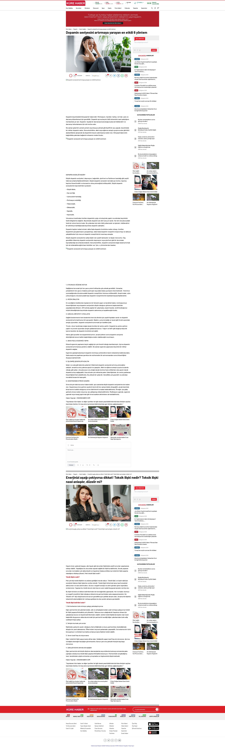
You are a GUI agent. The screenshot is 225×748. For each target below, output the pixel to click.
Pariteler (132, 715)
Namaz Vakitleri (78, 715)
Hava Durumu (101, 715)
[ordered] (87, 465)
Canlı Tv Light (70, 728)
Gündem (87, 8)
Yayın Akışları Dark (85, 726)
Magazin (75, 29)
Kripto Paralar (154, 715)
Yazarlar (135, 8)
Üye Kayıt (134, 726)
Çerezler (113, 746)
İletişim (99, 746)
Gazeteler (144, 8)
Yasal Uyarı (131, 746)
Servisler (78, 8)
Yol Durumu (142, 715)
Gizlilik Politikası (106, 746)
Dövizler (111, 726)
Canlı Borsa (98, 723)
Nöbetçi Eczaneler (85, 728)
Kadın (109, 8)
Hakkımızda (94, 746)
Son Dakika (69, 8)
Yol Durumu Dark (70, 726)
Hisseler (123, 715)
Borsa (68, 715)
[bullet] (89, 465)
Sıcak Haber (124, 733)
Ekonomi (96, 8)
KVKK (117, 746)
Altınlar (111, 723)
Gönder (71, 465)
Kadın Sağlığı (82, 29)
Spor (103, 8)
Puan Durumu (113, 715)
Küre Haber (69, 29)
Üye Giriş (134, 723)
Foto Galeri (118, 8)
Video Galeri (124, 726)
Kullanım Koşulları (123, 746)
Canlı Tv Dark (84, 723)
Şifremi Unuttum (137, 728)
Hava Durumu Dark (71, 723)
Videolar (127, 8)
